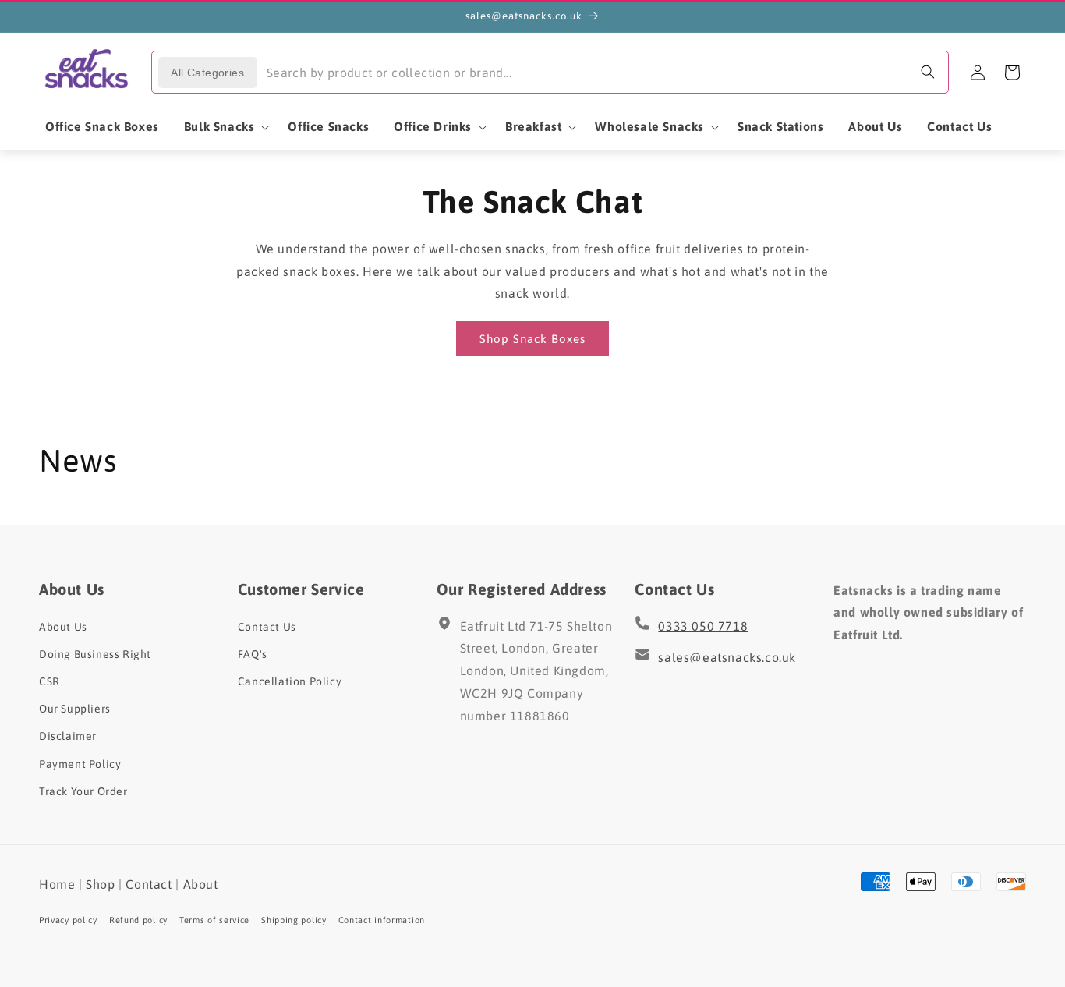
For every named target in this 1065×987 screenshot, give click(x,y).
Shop (100, 884)
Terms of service (214, 920)
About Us (63, 627)
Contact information (381, 920)
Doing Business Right (95, 654)
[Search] (928, 72)
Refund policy (138, 920)
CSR (49, 681)
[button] (224, 126)
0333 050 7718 (703, 626)
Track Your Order (83, 791)
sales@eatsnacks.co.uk (727, 657)
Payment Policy (80, 763)
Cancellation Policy (289, 681)
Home (57, 884)
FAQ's (252, 654)
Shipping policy (294, 920)
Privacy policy (68, 920)
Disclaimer (68, 736)
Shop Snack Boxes (532, 338)
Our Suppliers (75, 708)
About (200, 884)
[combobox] (602, 72)
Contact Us (267, 627)
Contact (149, 884)
